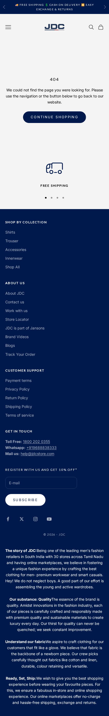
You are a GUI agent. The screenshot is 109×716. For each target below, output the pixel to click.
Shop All (12, 267)
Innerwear (13, 258)
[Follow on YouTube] (49, 519)
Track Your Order (20, 354)
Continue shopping (54, 117)
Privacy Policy (17, 389)
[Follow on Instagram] (35, 519)
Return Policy (16, 398)
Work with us (16, 310)
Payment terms (18, 380)
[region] (54, 174)
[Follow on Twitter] (21, 519)
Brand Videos (17, 336)
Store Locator (17, 319)
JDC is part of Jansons (24, 328)
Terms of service (19, 415)
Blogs (10, 345)
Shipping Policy (18, 406)
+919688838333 (41, 447)
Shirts (10, 232)
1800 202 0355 (36, 441)
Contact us (14, 302)
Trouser (11, 241)
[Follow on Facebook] (8, 519)
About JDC (14, 293)
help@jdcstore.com (37, 453)
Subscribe (25, 500)
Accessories (15, 249)
